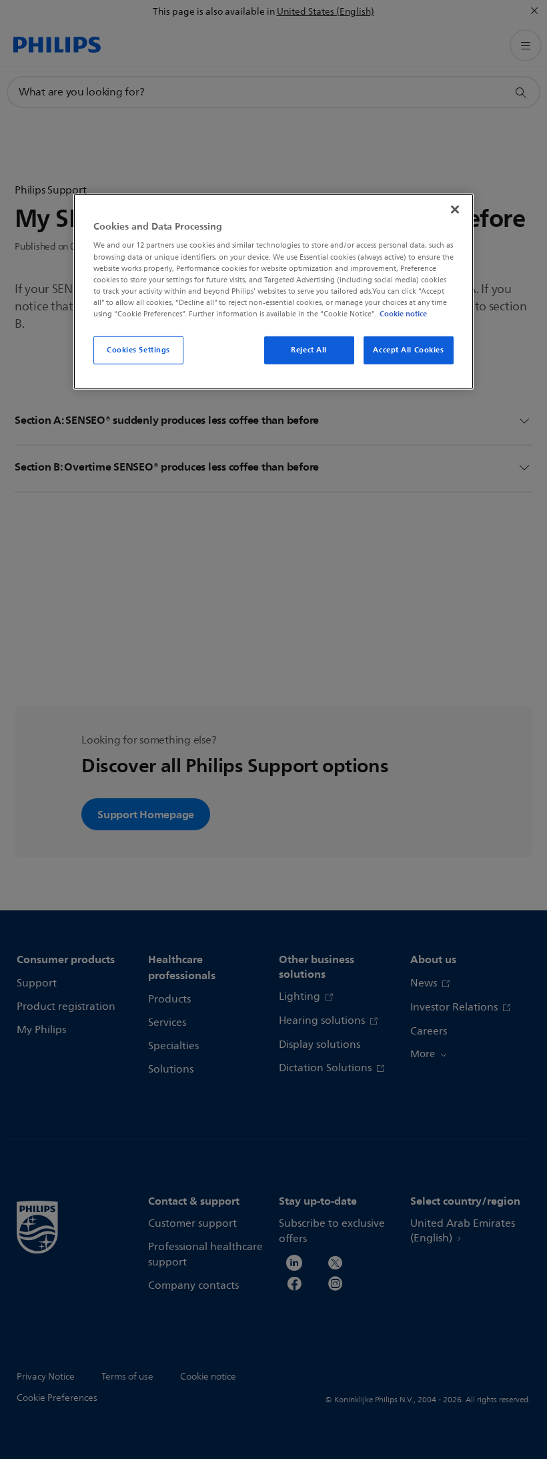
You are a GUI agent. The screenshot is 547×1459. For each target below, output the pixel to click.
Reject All (309, 349)
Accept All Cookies (408, 349)
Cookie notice (403, 313)
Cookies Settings (138, 349)
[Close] (455, 209)
